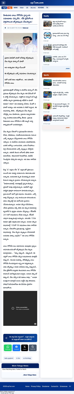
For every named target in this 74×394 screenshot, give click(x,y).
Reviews (41, 8)
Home (27, 386)
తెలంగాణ (33, 8)
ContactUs (54, 386)
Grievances (63, 386)
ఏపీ (27, 8)
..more (67, 68)
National (25, 28)
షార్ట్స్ (9, 8)
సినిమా (22, 8)
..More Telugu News (29, 375)
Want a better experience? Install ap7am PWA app (7, 392)
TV (47, 8)
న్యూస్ (4, 8)
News (16, 8)
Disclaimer (45, 386)
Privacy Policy (36, 386)
